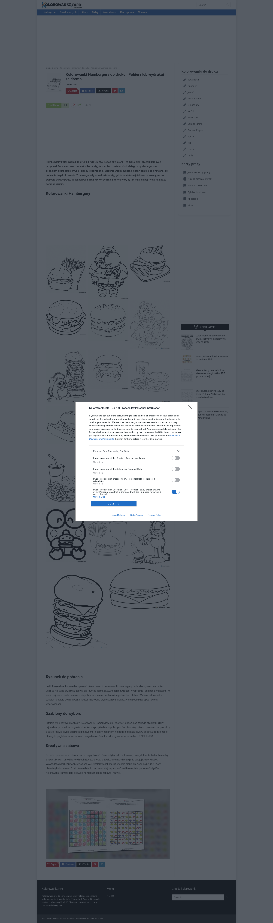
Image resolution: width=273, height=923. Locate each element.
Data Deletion (118, 515)
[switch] (176, 458)
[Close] (191, 408)
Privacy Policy (154, 515)
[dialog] (136, 461)
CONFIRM (114, 504)
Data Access (136, 515)
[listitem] (136, 451)
